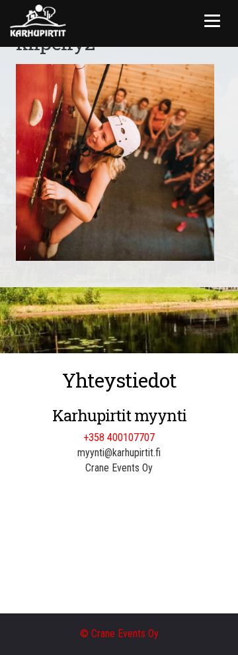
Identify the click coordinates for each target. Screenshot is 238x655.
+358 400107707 (119, 437)
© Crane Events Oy (119, 633)
